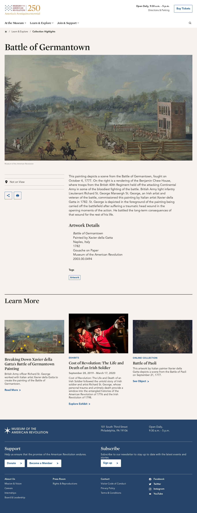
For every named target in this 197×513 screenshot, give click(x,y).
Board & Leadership (15, 498)
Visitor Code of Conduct (113, 484)
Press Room (59, 479)
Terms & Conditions (111, 493)
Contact (105, 479)
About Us (10, 479)
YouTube (158, 494)
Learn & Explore (40, 23)
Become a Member (40, 463)
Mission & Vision (13, 484)
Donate (11, 463)
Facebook (159, 479)
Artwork (74, 277)
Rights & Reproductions (65, 484)
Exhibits (74, 358)
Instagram (159, 489)
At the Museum (14, 23)
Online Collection (145, 358)
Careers (9, 488)
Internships (10, 493)
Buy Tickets (183, 8)
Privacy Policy (108, 488)
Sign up (107, 463)
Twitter (157, 484)
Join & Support (67, 23)
